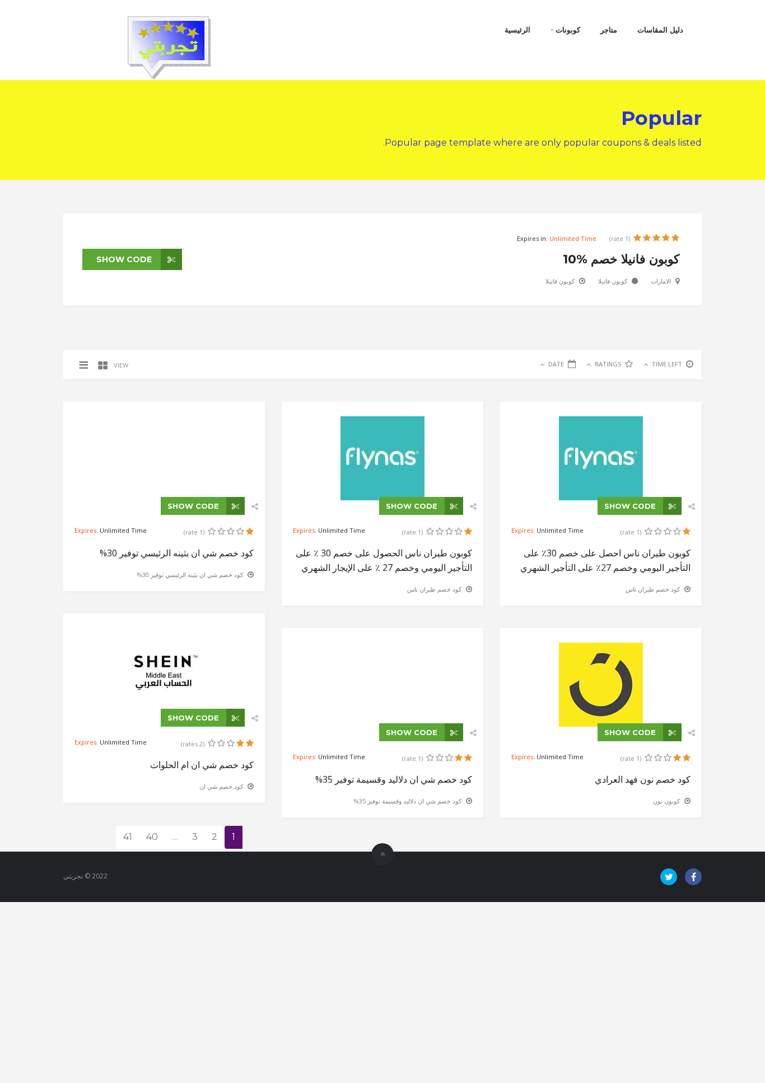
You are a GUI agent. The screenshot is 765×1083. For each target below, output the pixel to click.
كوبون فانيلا (612, 281)
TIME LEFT (667, 364)
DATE (556, 364)
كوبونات (566, 29)
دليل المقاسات (660, 29)
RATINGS (608, 364)
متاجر (608, 29)
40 (152, 836)
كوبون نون (666, 801)
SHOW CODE (125, 259)
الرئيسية (517, 29)
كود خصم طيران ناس (434, 589)
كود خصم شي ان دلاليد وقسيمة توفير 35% (393, 779)
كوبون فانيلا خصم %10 (621, 259)
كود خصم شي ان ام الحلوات (202, 765)
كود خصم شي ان (221, 786)
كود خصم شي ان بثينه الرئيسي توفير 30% (177, 553)
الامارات (661, 281)
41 (127, 836)
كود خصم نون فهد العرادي (643, 779)
